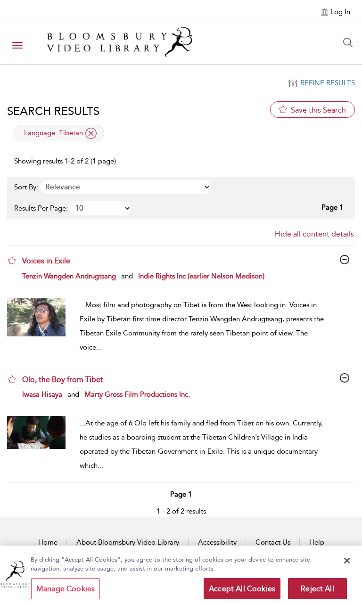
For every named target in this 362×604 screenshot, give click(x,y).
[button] (11, 260)
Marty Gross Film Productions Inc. (137, 394)
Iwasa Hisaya (42, 394)
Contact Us (272, 542)
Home (48, 542)
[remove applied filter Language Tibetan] (91, 133)
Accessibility (217, 542)
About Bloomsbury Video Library (127, 542)
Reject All (317, 588)
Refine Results (327, 83)
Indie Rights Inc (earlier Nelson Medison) (201, 276)
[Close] (347, 560)
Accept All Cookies (242, 588)
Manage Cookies (65, 588)
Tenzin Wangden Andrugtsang (69, 276)
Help (316, 542)
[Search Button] (350, 42)
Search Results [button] (53, 111)
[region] (181, 575)
